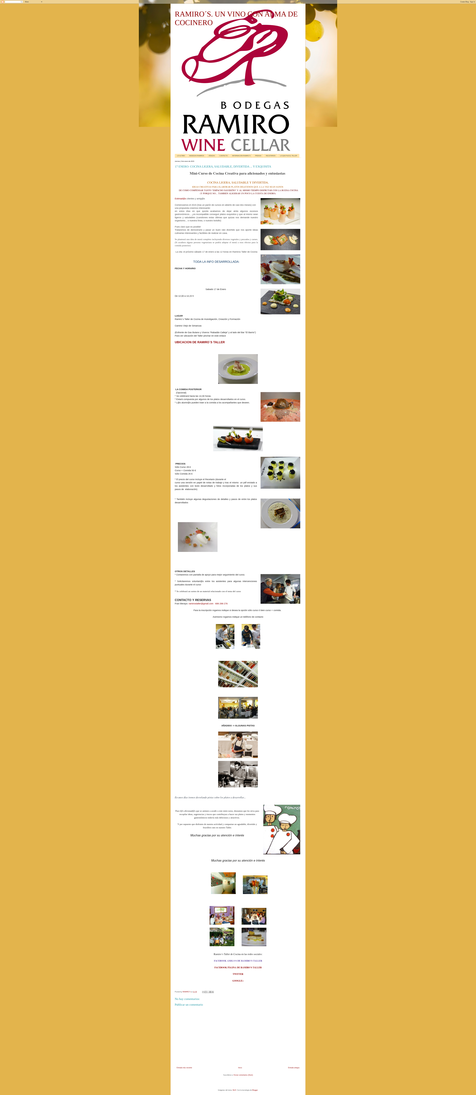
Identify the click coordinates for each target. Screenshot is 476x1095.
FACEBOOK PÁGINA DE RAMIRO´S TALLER (238, 967)
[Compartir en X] (208, 992)
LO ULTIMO (181, 156)
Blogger (255, 1090)
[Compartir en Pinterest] (212, 992)
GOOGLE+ (238, 980)
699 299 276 (221, 603)
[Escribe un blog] (205, 992)
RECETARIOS (270, 156)
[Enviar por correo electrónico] (203, 992)
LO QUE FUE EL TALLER (288, 156)
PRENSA (258, 156)
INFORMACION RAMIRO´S (241, 156)
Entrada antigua (293, 1068)
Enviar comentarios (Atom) (243, 1075)
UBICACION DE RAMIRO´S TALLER (200, 342)
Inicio (240, 1068)
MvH (234, 1090)
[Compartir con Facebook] (210, 992)
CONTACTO (223, 156)
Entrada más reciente (184, 1068)
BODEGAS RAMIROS (196, 156)
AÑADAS (212, 156)
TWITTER (238, 974)
